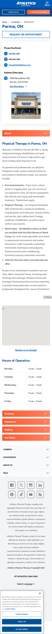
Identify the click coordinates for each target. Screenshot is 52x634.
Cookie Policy (10, 609)
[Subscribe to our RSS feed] (40, 494)
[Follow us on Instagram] (30, 485)
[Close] (40, 593)
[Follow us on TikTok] (21, 494)
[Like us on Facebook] (11, 485)
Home (4, 22)
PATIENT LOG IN (13, 12)
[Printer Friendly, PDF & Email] (47, 297)
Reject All (21, 622)
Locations (15, 22)
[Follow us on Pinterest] (11, 494)
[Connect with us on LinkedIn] (40, 485)
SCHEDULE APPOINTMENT (38, 12)
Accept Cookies (22, 629)
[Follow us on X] (21, 485)
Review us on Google (26, 350)
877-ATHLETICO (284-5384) (26, 576)
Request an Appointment (26, 34)
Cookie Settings (22, 614)
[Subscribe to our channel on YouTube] (30, 494)
